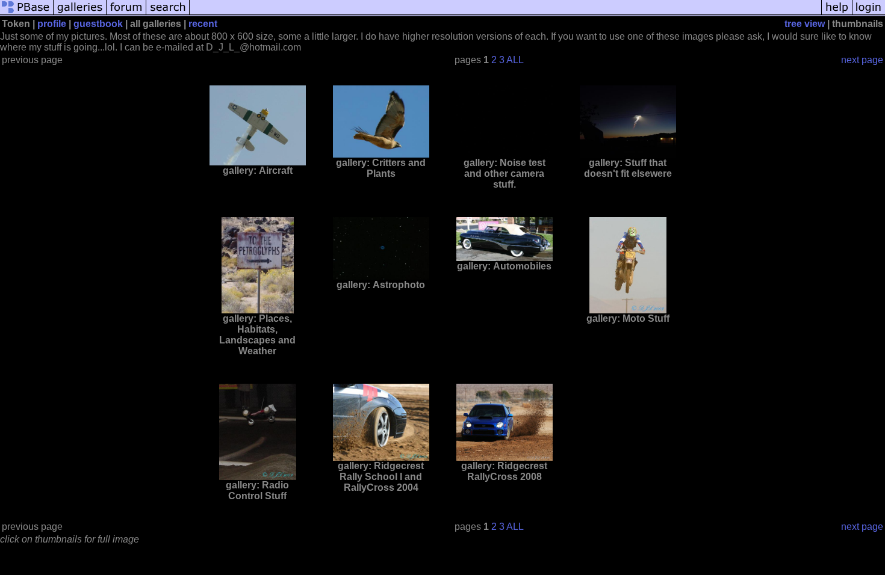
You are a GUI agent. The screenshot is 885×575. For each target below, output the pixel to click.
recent (202, 24)
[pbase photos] (27, 13)
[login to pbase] (868, 13)
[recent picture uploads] (80, 13)
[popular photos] (505, 13)
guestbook (98, 24)
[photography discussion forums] (126, 13)
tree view (804, 24)
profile (51, 24)
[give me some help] (836, 13)
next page (862, 60)
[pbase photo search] (168, 13)
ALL (515, 60)
